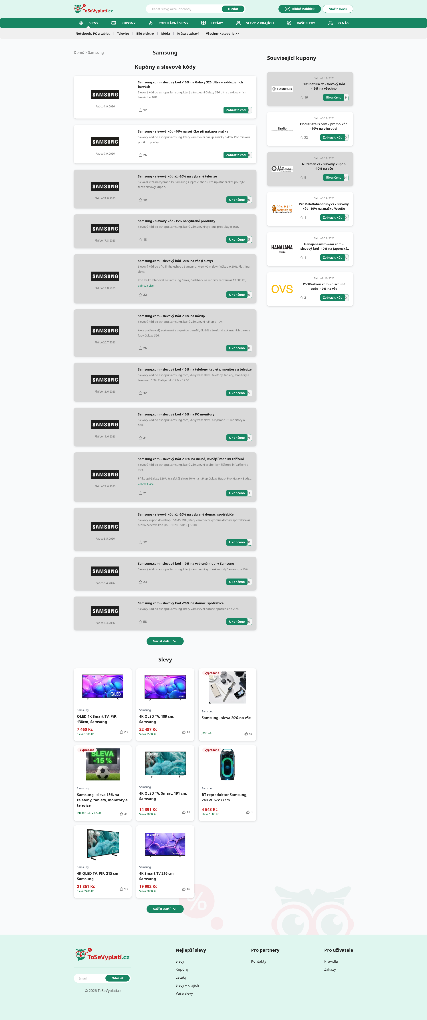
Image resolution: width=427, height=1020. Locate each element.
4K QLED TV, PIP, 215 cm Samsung (97, 876)
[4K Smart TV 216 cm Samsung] (165, 844)
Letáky (217, 23)
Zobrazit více (146, 286)
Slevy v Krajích (260, 23)
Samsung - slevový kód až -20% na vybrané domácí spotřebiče (186, 514)
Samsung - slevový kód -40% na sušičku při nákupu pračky (183, 131)
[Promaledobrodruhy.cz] (282, 209)
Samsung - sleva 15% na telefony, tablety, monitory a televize (102, 800)
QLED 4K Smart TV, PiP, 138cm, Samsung (97, 719)
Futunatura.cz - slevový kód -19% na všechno (323, 86)
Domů (79, 52)
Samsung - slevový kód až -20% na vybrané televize (177, 176)
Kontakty (258, 961)
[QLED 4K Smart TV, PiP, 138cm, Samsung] (103, 687)
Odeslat (117, 978)
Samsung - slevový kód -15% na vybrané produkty (176, 221)
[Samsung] (105, 94)
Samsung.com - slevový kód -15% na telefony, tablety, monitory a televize (195, 369)
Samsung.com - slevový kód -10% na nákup (171, 316)
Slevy (93, 23)
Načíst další (161, 641)
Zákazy (330, 969)
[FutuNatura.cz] (282, 89)
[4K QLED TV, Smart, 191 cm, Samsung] (165, 764)
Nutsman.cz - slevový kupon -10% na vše (324, 166)
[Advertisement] (310, 343)
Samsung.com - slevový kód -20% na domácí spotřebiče (181, 603)
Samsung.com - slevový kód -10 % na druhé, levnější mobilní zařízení (191, 459)
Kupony (128, 23)
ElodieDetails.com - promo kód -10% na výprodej (324, 126)
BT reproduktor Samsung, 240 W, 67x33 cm (225, 797)
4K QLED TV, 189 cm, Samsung (156, 719)
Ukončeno (237, 200)
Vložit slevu (338, 9)
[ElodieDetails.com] (282, 129)
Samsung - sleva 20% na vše (226, 717)
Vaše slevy (306, 23)
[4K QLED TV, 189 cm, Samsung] (165, 687)
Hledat (233, 9)
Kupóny (182, 969)
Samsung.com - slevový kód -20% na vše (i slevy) (175, 261)
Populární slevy (173, 23)
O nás (343, 23)
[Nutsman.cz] (282, 169)
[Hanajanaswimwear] (282, 249)
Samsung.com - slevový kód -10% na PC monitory (176, 414)
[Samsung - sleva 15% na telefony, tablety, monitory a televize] (103, 764)
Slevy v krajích (187, 985)
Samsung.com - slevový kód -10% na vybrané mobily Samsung (186, 563)
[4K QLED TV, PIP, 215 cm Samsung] (103, 844)
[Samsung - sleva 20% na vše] (227, 687)
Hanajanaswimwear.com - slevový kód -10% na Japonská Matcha (323, 248)
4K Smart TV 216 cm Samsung (156, 876)
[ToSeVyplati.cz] (93, 9)
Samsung (96, 52)
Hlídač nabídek (303, 9)
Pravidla (331, 961)
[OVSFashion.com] (282, 289)
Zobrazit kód (236, 110)
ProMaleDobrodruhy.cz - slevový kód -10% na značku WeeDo (324, 206)
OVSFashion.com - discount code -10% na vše (324, 286)
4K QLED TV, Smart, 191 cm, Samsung (163, 796)
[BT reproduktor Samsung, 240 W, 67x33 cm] (227, 764)
